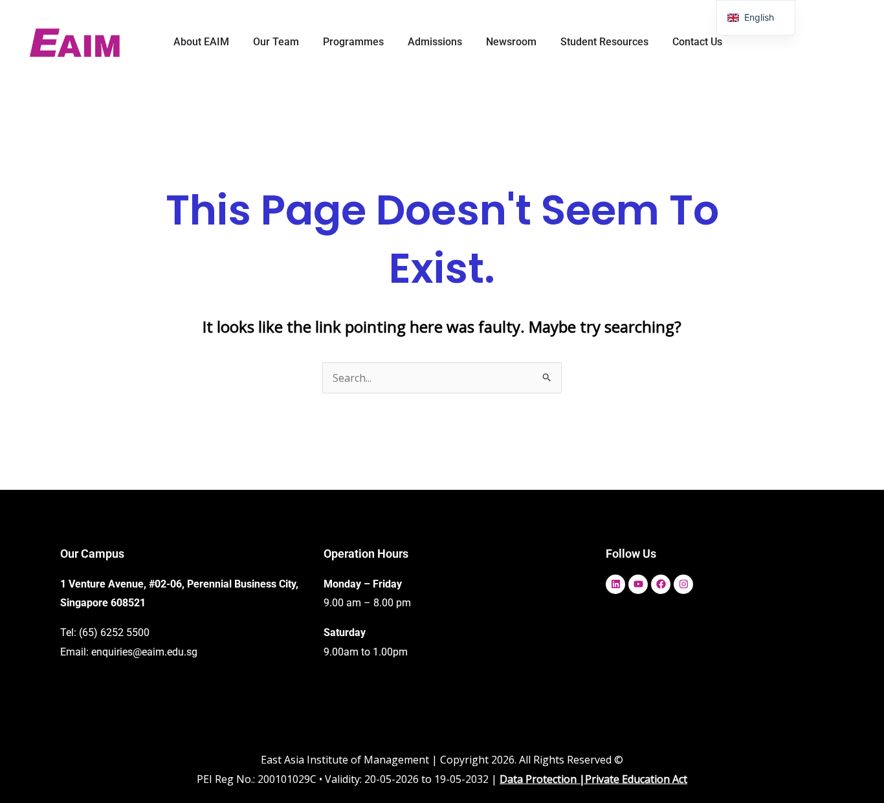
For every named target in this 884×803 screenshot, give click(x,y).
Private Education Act (636, 779)
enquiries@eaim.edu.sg (144, 652)
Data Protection (538, 779)
